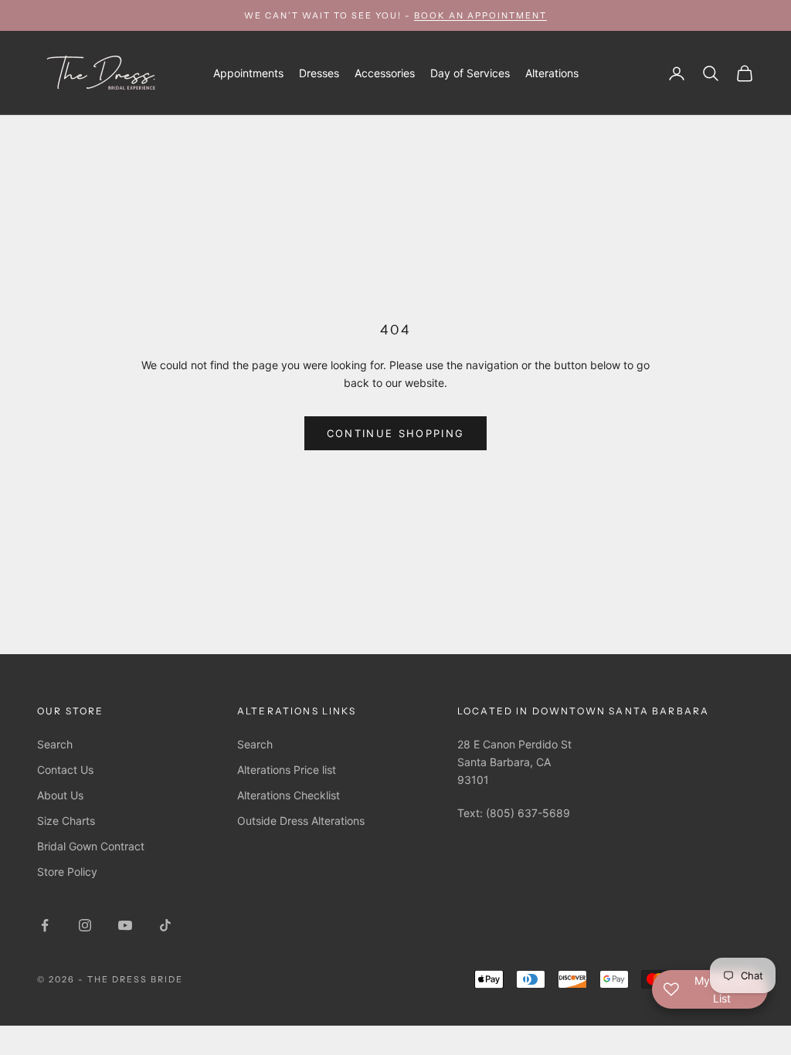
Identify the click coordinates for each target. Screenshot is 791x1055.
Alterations (552, 73)
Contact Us (65, 769)
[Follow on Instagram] (85, 925)
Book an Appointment (480, 15)
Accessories (385, 73)
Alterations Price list (286, 769)
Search (55, 744)
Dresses (319, 73)
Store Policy (67, 871)
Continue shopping (396, 433)
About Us (60, 795)
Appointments (248, 73)
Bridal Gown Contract (90, 846)
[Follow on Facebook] (45, 925)
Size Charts (66, 820)
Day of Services (470, 73)
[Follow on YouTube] (125, 925)
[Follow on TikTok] (165, 925)
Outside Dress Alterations (301, 820)
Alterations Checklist (288, 795)
